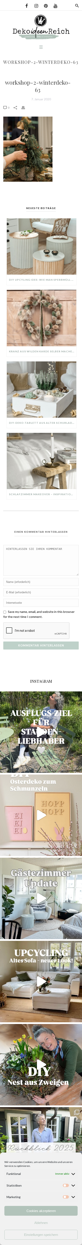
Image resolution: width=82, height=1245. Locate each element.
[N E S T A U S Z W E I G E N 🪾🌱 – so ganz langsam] (41, 1064)
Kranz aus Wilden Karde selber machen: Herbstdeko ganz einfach (42, 351)
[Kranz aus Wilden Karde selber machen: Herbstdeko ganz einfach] (41, 318)
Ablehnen (41, 1223)
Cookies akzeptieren (41, 1211)
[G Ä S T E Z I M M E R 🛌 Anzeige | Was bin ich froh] (41, 898)
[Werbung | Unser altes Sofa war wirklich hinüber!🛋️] (41, 981)
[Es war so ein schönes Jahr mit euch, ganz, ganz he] (41, 1148)
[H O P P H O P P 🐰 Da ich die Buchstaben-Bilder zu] (41, 815)
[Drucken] (25, 107)
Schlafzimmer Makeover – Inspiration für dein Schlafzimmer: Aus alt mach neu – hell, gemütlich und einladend (42, 494)
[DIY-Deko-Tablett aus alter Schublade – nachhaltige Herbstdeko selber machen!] (41, 389)
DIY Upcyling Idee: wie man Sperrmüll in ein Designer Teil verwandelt (42, 279)
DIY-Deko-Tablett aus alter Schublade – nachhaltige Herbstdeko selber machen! (42, 422)
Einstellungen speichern (41, 1235)
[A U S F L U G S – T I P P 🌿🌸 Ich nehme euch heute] (41, 732)
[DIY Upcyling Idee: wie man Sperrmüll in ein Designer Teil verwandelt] (41, 246)
